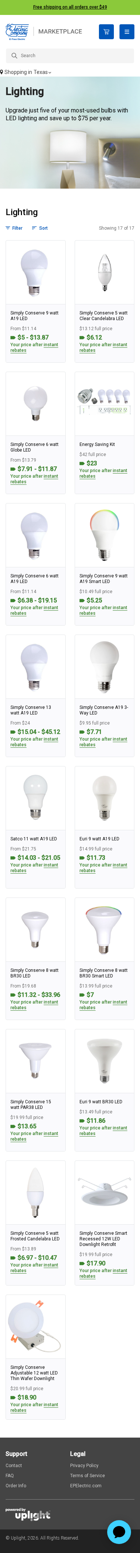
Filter (17, 228)
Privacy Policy (84, 1465)
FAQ (10, 1475)
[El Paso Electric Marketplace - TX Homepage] (47, 32)
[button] (70, 73)
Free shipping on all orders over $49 (70, 7)
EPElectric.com (86, 1485)
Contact (14, 1465)
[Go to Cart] (106, 31)
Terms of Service (87, 1475)
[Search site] (70, 56)
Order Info (16, 1485)
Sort (43, 228)
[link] (36, 301)
